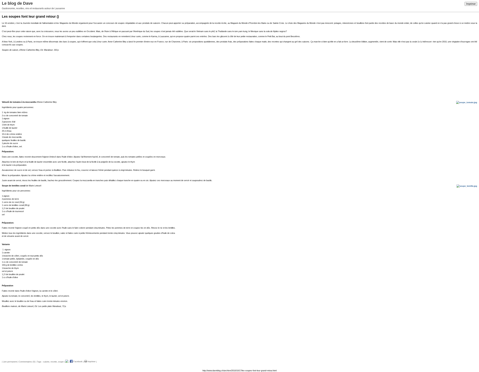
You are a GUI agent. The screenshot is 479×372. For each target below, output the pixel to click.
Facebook (78, 361)
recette (54, 361)
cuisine (46, 361)
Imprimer (471, 3)
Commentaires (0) (27, 361)
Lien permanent (10, 361)
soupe (61, 361)
